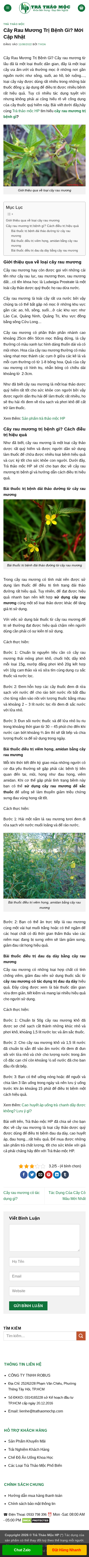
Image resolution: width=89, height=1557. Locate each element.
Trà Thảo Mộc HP (46, 1535)
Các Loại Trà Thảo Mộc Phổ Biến (35, 1466)
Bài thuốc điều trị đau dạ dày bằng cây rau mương (44, 250)
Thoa (42, 44)
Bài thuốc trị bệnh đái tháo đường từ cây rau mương (40, 233)
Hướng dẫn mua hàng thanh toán (35, 1496)
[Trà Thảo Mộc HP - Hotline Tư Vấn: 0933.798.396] (44, 8)
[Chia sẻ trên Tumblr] (65, 1175)
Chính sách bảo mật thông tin (31, 1504)
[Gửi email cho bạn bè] (40, 1175)
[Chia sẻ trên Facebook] (24, 1175)
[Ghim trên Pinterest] (48, 1175)
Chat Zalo (22, 1550)
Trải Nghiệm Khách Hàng (28, 1449)
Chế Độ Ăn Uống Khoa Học (30, 1457)
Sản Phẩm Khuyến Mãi (27, 1441)
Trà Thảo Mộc (14, 24)
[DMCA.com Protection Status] (36, 1520)
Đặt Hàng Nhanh (66, 1550)
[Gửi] (81, 1335)
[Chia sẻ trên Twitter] (32, 1175)
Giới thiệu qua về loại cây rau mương (33, 220)
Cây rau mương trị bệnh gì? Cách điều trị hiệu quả (42, 226)
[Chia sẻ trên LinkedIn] (57, 1175)
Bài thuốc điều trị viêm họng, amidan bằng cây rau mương (44, 243)
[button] (7, 8)
